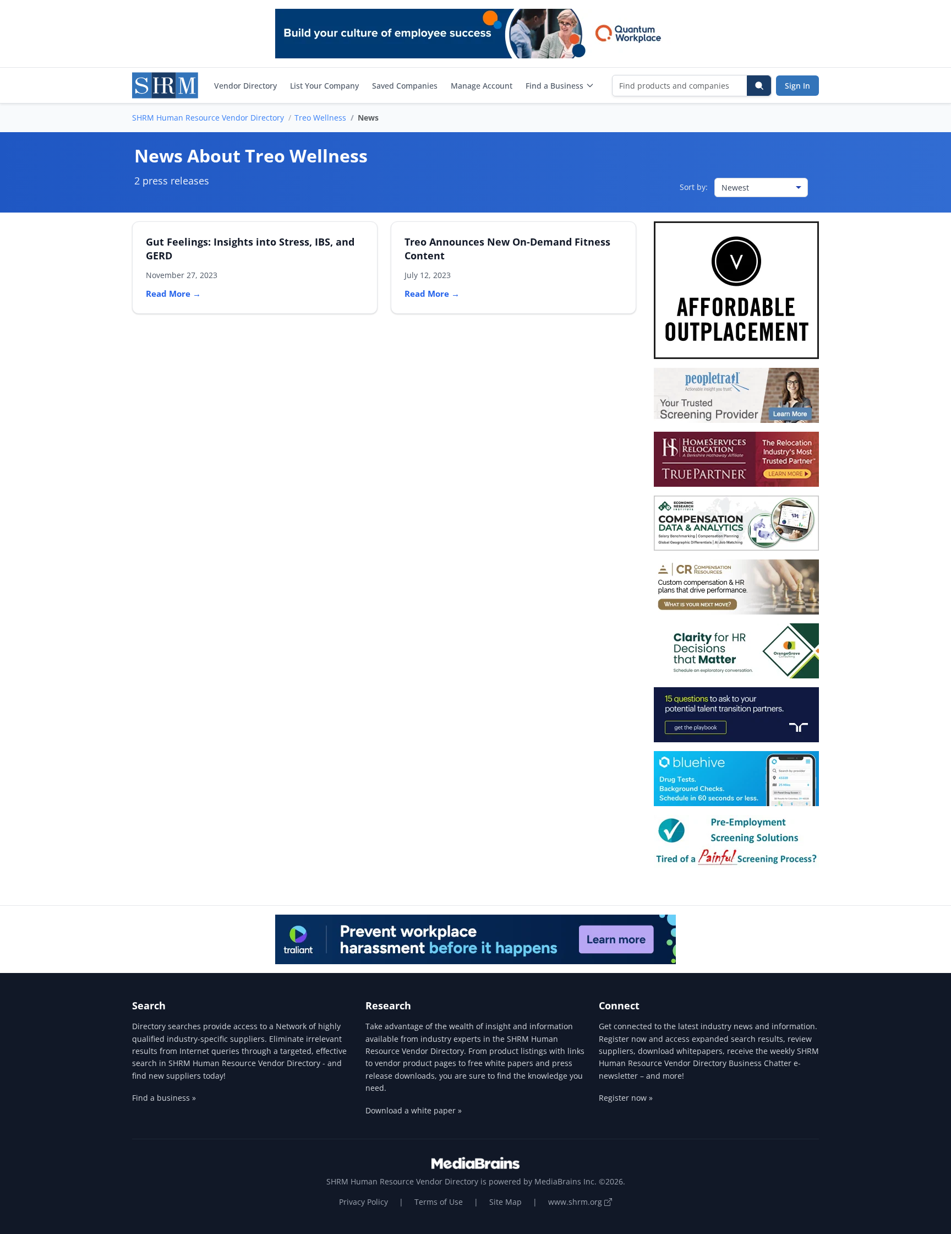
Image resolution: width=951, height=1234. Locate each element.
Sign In (797, 85)
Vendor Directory (245, 85)
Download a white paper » (413, 1110)
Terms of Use (438, 1202)
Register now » (626, 1097)
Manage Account (481, 85)
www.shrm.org (576, 1202)
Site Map (505, 1202)
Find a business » (164, 1097)
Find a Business (554, 85)
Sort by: (694, 187)
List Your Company (324, 85)
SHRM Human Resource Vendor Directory (208, 117)
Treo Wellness (320, 117)
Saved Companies (405, 85)
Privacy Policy (363, 1202)
